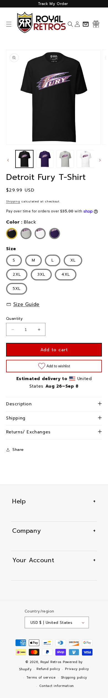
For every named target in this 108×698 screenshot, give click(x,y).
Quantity (14, 318)
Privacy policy (77, 669)
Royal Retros (50, 662)
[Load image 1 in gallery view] (24, 159)
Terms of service (41, 677)
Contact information (56, 686)
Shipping (13, 201)
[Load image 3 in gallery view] (65, 159)
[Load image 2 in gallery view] (45, 159)
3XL (41, 274)
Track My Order (53, 3)
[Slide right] (100, 160)
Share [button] (18, 450)
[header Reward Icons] (96, 24)
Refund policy (48, 669)
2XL (17, 274)
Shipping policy (74, 677)
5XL (16, 289)
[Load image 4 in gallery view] (85, 159)
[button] (9, 24)
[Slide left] (8, 160)
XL (73, 260)
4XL (65, 274)
